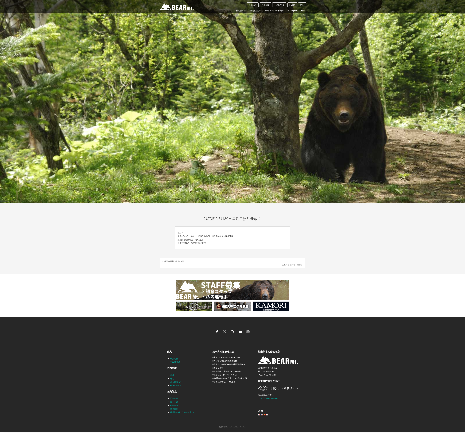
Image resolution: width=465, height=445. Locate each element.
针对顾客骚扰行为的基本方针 (182, 412)
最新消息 (253, 5)
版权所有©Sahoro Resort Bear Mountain (232, 427)
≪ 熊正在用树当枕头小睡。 (174, 261)
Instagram (293, 10)
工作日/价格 (175, 362)
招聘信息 (174, 405)
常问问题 (174, 401)
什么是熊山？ (241, 10)
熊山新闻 (265, 5)
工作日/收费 (279, 5)
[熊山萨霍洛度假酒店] (175, 7)
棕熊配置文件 (255, 10)
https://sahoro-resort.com (268, 398)
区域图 (292, 5)
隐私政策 (174, 408)
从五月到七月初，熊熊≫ (292, 264)
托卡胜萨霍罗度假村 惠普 (274, 10)
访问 (302, 5)
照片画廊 (174, 398)
